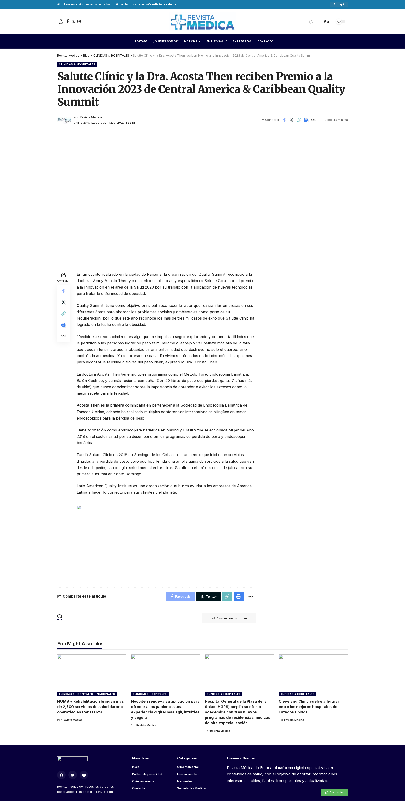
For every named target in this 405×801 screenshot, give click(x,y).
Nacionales (106, 694)
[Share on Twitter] (291, 120)
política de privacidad (128, 4)
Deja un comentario (231, 618)
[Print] (306, 120)
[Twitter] (73, 21)
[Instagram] (79, 21)
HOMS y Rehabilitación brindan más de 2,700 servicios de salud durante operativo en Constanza (90, 706)
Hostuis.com (103, 791)
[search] (317, 21)
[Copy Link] (299, 120)
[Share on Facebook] (284, 120)
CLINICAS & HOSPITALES (77, 64)
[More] (313, 120)
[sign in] (60, 21)
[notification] (310, 21)
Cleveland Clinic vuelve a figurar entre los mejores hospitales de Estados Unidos (309, 706)
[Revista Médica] (202, 21)
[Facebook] (67, 21)
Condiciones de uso (163, 4)
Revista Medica (91, 117)
